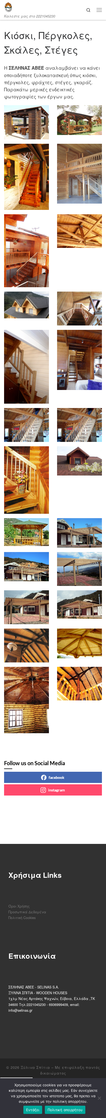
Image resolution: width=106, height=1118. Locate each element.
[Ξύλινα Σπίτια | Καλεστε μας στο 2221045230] (8, 7)
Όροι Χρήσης (19, 906)
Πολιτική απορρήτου (65, 1110)
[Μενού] (99, 9)
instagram (56, 790)
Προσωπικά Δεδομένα (27, 911)
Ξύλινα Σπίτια (35, 1067)
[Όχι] (99, 1098)
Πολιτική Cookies (22, 917)
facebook (56, 777)
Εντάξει (32, 1110)
